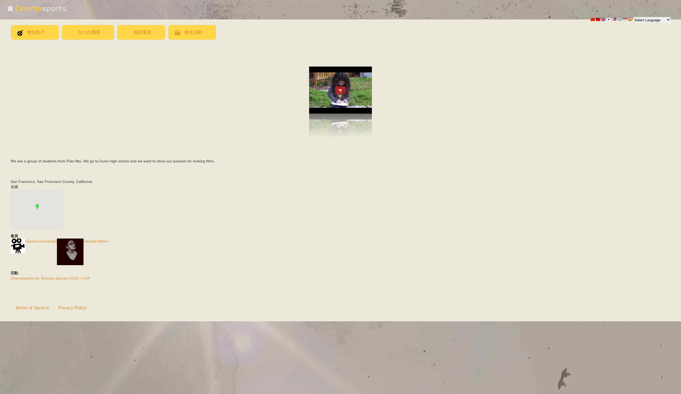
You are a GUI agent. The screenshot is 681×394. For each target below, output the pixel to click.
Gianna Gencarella (41, 241)
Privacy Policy (72, 307)
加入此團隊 (89, 32)
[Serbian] (625, 19)
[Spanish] (630, 19)
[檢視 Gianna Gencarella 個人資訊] (18, 252)
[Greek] (619, 19)
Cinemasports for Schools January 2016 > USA (50, 278)
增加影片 (36, 32)
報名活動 (193, 32)
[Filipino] (614, 19)
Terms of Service (32, 307)
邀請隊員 (142, 32)
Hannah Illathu (96, 241)
